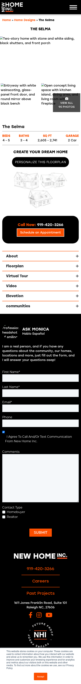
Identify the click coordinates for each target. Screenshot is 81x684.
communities (18, 306)
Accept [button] (40, 676)
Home (6, 20)
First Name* (11, 372)
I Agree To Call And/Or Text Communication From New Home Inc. (38, 439)
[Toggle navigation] (73, 7)
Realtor (12, 517)
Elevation (14, 296)
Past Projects (41, 593)
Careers (40, 581)
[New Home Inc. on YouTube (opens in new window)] (49, 615)
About (12, 256)
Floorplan (15, 266)
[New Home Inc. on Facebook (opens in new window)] (30, 615)
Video (11, 286)
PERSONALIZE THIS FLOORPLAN (40, 162)
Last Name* (11, 387)
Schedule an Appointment (40, 232)
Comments (11, 451)
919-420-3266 (40, 568)
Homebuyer (16, 512)
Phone (7, 417)
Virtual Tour (17, 276)
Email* (7, 402)
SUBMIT (40, 532)
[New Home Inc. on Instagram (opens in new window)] (39, 615)
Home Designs (24, 20)
